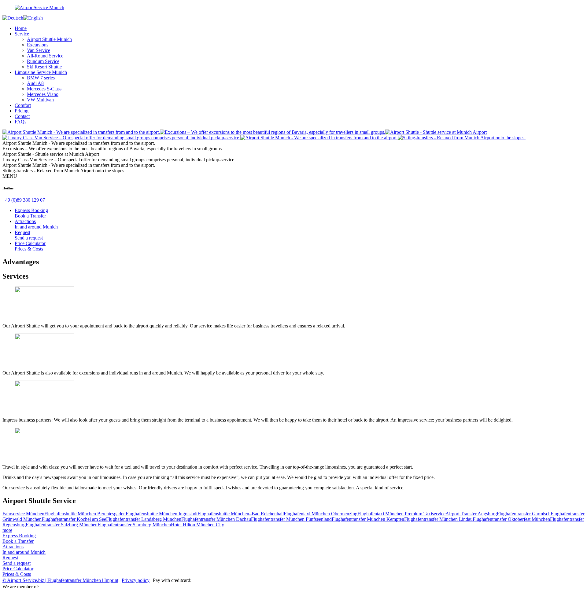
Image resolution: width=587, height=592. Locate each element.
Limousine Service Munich (41, 72)
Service (22, 33)
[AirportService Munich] (293, 7)
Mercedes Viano (42, 94)
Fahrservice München (23, 513)
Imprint (111, 580)
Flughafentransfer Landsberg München (143, 519)
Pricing (21, 110)
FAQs (20, 121)
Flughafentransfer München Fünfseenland (291, 519)
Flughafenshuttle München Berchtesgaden (85, 513)
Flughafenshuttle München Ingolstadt (162, 513)
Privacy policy (136, 580)
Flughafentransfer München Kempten (368, 519)
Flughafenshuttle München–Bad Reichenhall (241, 513)
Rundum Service (43, 61)
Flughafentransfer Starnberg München (134, 524)
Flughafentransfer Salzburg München (62, 524)
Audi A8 (35, 83)
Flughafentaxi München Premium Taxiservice (401, 513)
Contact (22, 116)
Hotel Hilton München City (197, 524)
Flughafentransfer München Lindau (438, 519)
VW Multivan (40, 99)
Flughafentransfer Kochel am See (74, 519)
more (7, 530)
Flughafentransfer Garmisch (524, 513)
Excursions (37, 44)
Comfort (23, 105)
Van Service (38, 50)
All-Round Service (45, 55)
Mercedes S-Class (44, 88)
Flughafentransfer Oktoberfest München (511, 519)
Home (21, 28)
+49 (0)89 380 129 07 (23, 200)
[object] (81, 132)
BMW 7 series (41, 77)
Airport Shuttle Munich (49, 39)
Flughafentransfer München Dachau (216, 519)
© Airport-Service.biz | (24, 580)
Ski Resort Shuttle (44, 66)
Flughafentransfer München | (75, 580)
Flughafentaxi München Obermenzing (320, 513)
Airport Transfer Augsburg (471, 513)
